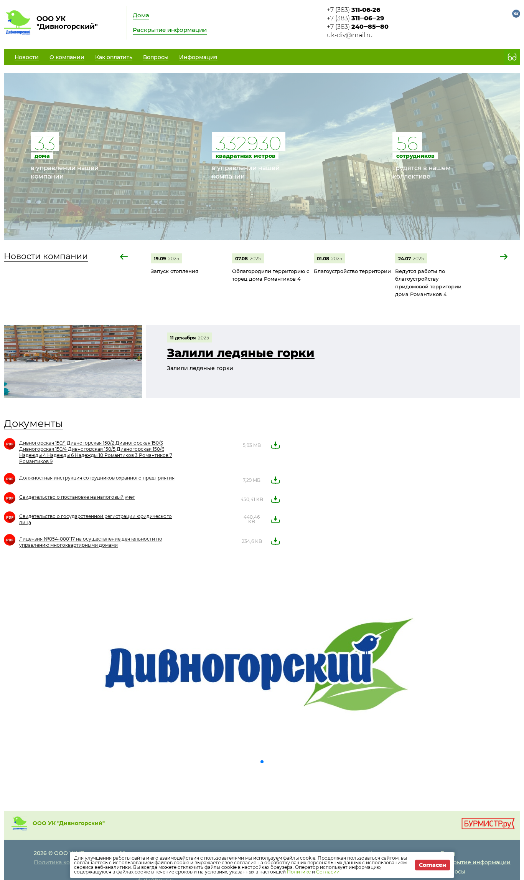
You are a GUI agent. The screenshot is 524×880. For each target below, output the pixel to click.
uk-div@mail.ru (350, 35)
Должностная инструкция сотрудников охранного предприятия (97, 478)
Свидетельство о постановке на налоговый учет (77, 497)
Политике (299, 872)
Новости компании (46, 256)
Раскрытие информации (170, 29)
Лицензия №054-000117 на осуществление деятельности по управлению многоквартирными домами (90, 542)
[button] (124, 257)
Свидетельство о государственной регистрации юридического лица (95, 519)
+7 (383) (353, 9)
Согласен (432, 865)
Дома (141, 15)
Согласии (327, 872)
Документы (33, 423)
